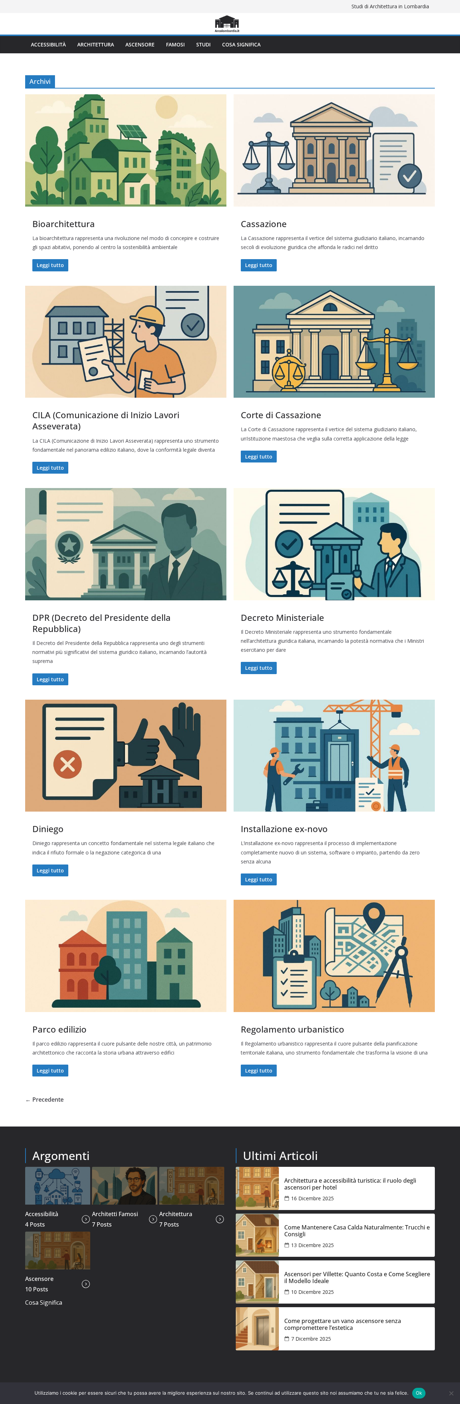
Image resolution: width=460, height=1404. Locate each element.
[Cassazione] (334, 150)
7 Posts (102, 1224)
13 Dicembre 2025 (312, 1245)
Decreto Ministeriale (282, 617)
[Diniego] (125, 756)
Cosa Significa (241, 44)
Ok (419, 1393)
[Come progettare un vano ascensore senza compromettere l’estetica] (257, 1328)
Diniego (48, 829)
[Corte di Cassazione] (334, 342)
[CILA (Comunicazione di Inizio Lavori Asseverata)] (125, 342)
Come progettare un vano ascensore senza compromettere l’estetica (342, 1324)
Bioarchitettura (63, 224)
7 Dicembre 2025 (311, 1338)
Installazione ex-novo (284, 829)
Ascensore (140, 44)
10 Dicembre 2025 (312, 1291)
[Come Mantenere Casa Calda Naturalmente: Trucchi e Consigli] (257, 1235)
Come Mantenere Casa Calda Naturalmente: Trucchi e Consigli (357, 1231)
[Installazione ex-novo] (334, 756)
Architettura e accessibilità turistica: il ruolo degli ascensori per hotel (350, 1184)
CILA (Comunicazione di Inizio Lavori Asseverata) (105, 420)
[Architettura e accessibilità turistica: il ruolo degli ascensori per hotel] (257, 1188)
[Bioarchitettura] (125, 150)
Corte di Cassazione (281, 415)
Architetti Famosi (115, 1214)
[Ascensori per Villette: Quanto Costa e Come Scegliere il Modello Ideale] (257, 1282)
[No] (451, 1393)
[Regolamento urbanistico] (334, 956)
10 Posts (36, 1289)
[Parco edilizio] (125, 956)
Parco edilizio (59, 1029)
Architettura (95, 44)
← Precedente (44, 1099)
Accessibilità (48, 44)
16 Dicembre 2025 (312, 1198)
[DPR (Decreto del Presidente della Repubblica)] (125, 544)
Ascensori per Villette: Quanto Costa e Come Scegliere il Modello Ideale (357, 1278)
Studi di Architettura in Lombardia (390, 6)
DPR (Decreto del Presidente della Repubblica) (101, 623)
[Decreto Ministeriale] (334, 544)
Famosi (175, 44)
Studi (203, 44)
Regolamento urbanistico (292, 1029)
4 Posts (35, 1224)
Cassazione (264, 224)
